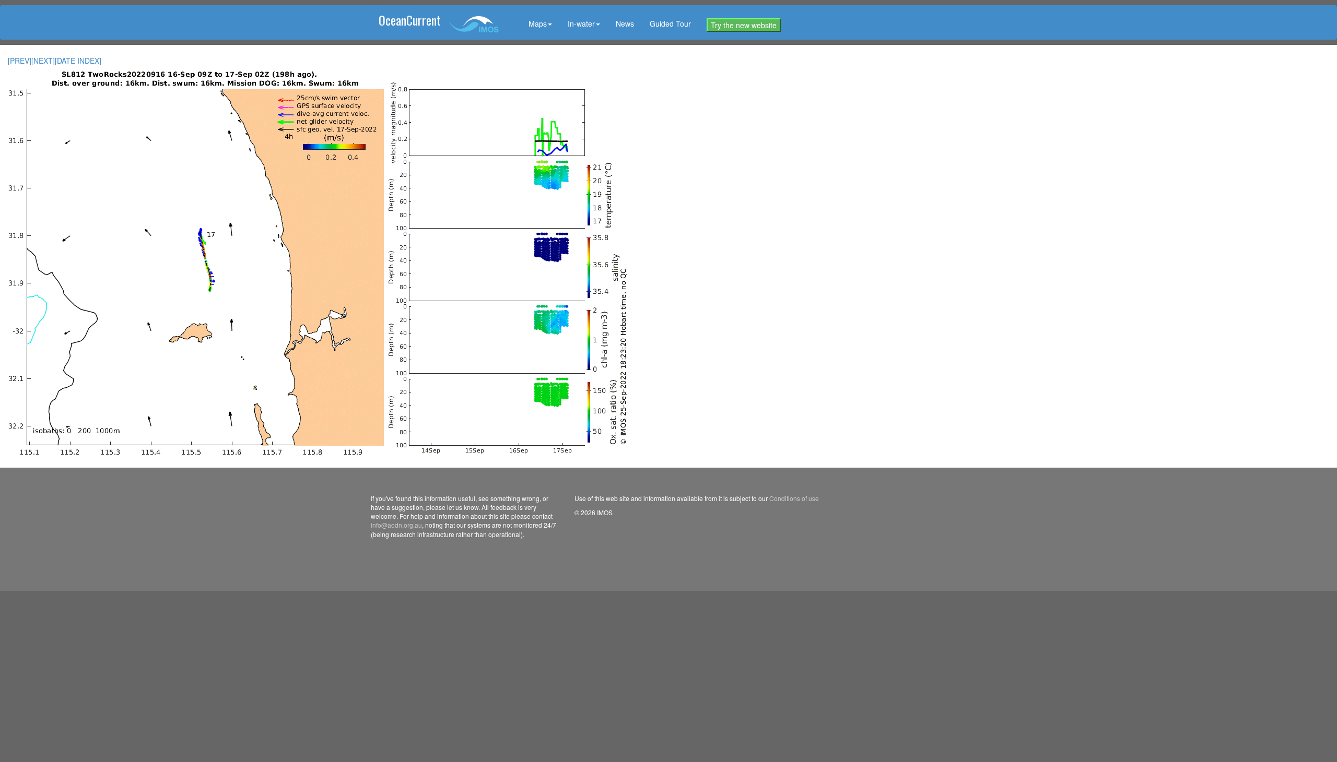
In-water (581, 23)
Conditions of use (794, 498)
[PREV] (19, 60)
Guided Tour (670, 23)
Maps (538, 23)
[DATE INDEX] (78, 60)
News (625, 23)
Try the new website (744, 25)
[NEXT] (43, 60)
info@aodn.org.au (396, 524)
